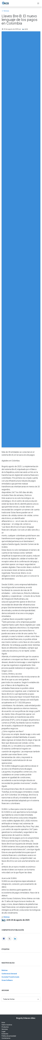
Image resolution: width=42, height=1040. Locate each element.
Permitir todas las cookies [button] (21, 533)
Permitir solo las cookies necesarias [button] (21, 539)
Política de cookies (23, 528)
